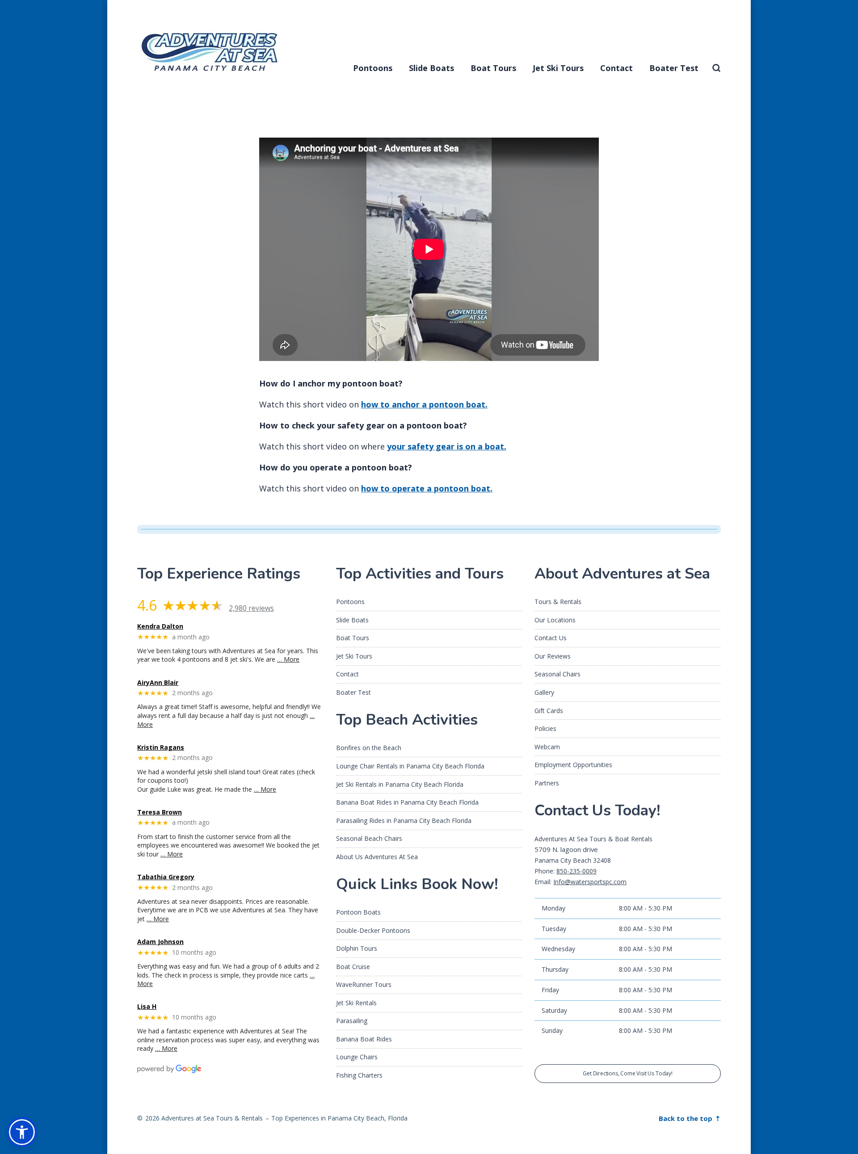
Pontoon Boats (358, 912)
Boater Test (673, 68)
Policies (545, 728)
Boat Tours (493, 68)
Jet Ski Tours (558, 68)
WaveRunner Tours (363, 984)
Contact (616, 68)
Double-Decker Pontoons (373, 930)
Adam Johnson (160, 942)
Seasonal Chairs (557, 674)
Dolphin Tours (356, 948)
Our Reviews (552, 656)
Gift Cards (548, 710)
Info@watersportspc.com (590, 881)
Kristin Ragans (160, 747)
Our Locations (555, 620)
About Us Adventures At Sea (377, 856)
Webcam (547, 747)
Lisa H (146, 1007)
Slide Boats (431, 68)
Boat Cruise (353, 966)
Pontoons (372, 68)
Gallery (544, 692)
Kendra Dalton (160, 626)
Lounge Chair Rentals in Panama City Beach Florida (410, 766)
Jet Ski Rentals (356, 1003)
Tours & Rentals (557, 601)
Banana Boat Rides (364, 1039)
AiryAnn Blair (157, 683)
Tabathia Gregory (165, 877)
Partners (546, 783)
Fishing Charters (359, 1075)
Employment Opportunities (573, 764)
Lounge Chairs (357, 1057)
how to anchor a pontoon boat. (424, 404)
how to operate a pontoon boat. (426, 488)
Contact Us (550, 638)
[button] (22, 1132)
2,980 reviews (251, 608)
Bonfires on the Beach (368, 747)
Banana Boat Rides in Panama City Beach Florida (407, 802)
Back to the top (686, 1118)
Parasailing (351, 1020)
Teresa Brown (159, 812)
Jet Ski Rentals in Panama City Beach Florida (399, 784)
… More (288, 659)
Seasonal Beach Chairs (369, 838)
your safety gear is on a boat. (446, 446)
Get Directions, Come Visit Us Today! (628, 1073)
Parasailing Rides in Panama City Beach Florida (403, 820)
